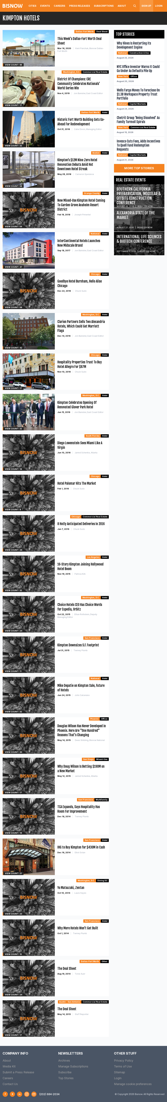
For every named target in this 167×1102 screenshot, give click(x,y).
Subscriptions (104, 5)
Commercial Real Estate (95, 72)
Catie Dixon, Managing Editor (88, 129)
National (95, 233)
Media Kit (9, 1066)
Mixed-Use (101, 759)
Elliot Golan (80, 852)
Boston (95, 153)
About (122, 5)
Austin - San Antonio (69, 1002)
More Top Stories (139, 168)
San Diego (88, 759)
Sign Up (146, 5)
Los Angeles (93, 557)
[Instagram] (26, 1094)
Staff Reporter (82, 1014)
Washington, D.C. (71, 72)
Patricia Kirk (80, 574)
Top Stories (66, 1078)
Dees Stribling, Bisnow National (90, 740)
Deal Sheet (101, 31)
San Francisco (92, 638)
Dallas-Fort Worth (85, 31)
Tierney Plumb (81, 650)
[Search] (135, 6)
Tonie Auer (80, 974)
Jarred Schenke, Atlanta (86, 452)
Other (104, 961)
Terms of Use (123, 1066)
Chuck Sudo (81, 291)
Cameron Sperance (84, 174)
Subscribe (64, 1072)
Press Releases (79, 5)
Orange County (91, 193)
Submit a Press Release (18, 1072)
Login (158, 5)
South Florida (92, 436)
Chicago (95, 274)
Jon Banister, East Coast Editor (88, 93)
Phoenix (94, 719)
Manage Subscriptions (73, 1066)
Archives (64, 1060)
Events (45, 5)
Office (104, 719)
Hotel (104, 112)
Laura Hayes (80, 893)
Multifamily (101, 799)
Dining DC (102, 880)
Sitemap (119, 1072)
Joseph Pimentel (82, 214)
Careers (59, 5)
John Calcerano (82, 695)
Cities (32, 5)
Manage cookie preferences (133, 1084)
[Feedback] (34, 1094)
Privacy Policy (123, 1060)
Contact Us (10, 1084)
